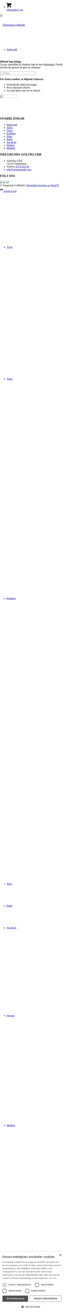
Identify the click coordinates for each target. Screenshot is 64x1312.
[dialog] (32, 1282)
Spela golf (12, 124)
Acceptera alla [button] (15, 1298)
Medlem (11, 148)
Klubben (11, 133)
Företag (10, 145)
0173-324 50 (22, 166)
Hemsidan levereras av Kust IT (42, 185)
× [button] (60, 1255)
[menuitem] (35, 302)
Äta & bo (11, 142)
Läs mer (53, 1278)
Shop (9, 136)
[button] (32, 1306)
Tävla (9, 127)
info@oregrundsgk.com (19, 169)
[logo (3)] (12, 25)
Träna (9, 130)
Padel (9, 139)
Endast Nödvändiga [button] (45, 1298)
